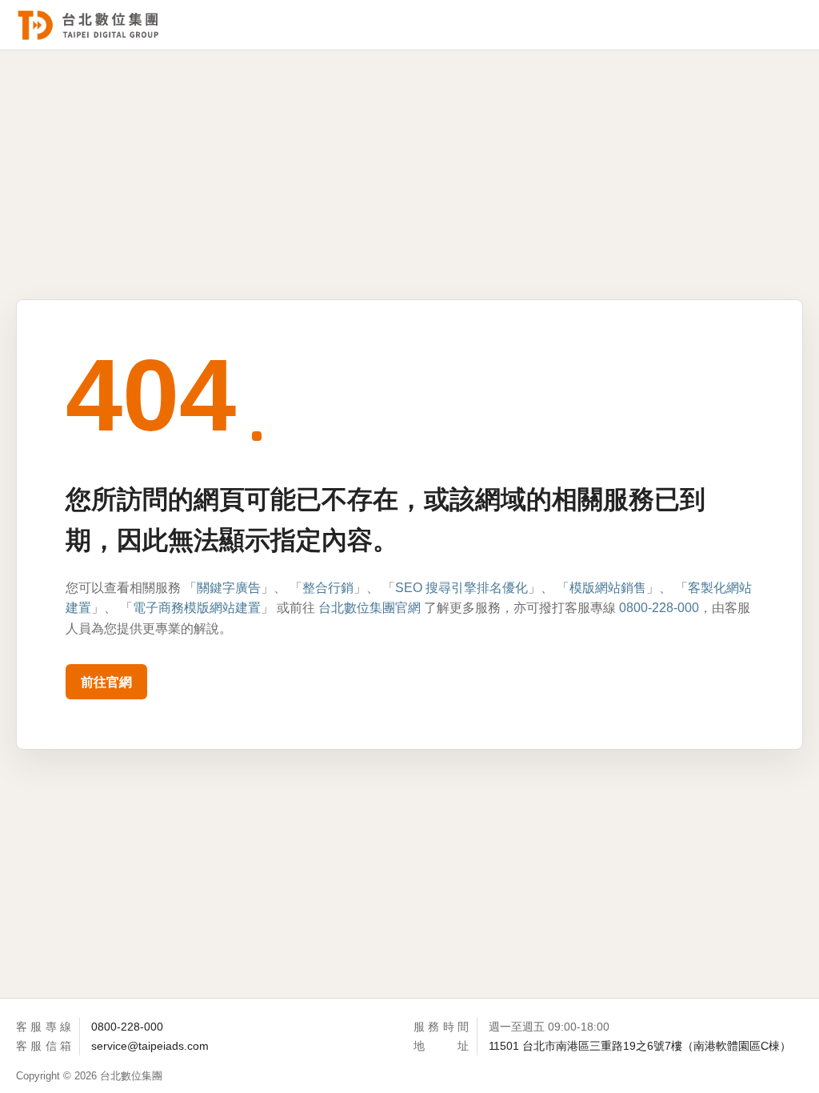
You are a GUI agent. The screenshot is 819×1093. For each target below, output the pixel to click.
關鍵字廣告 (229, 588)
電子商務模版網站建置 (197, 608)
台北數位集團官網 (369, 608)
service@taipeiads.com (150, 1045)
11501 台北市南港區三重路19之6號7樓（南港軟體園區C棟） (640, 1045)
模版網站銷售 (607, 588)
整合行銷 (328, 588)
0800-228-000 (659, 608)
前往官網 (106, 682)
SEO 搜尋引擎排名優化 (461, 588)
